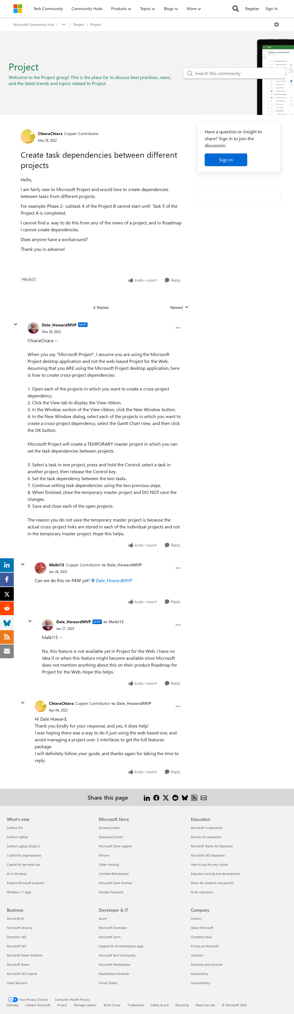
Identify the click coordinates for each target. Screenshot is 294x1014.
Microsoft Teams (18, 964)
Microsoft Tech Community (117, 955)
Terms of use (112, 1005)
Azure (103, 918)
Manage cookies (85, 1005)
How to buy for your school (209, 864)
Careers (196, 918)
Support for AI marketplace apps (121, 946)
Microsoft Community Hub (33, 24)
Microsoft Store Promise (115, 883)
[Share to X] (166, 797)
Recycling (182, 1005)
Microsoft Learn (110, 937)
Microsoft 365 (16, 946)
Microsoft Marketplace (114, 964)
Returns (104, 855)
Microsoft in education (206, 828)
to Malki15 (113, 621)
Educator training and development (215, 873)
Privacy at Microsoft (204, 946)
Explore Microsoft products (25, 883)
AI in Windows (17, 873)
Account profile (109, 828)
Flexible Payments (111, 892)
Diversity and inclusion (207, 964)
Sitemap (12, 1005)
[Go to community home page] (17, 8)
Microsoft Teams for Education (212, 846)
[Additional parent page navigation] (63, 24)
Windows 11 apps (19, 892)
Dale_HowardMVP (59, 325)
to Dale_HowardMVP (122, 564)
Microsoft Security (19, 928)
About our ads (205, 1005)
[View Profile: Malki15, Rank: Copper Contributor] (40, 568)
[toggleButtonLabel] (276, 24)
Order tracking (109, 864)
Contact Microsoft (37, 1005)
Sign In (272, 8)
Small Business (17, 983)
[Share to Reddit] (175, 797)
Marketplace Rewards (114, 973)
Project (79, 24)
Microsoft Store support (115, 846)
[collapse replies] (15, 324)
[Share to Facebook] (156, 797)
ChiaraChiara (50, 133)
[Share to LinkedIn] (147, 797)
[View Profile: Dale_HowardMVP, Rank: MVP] (33, 328)
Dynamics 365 (16, 937)
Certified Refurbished (113, 873)
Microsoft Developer (113, 928)
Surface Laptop (17, 837)
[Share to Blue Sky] (185, 797)
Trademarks (135, 1005)
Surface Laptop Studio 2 (23, 846)
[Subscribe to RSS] (194, 797)
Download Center (111, 837)
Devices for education (206, 837)
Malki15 (56, 564)
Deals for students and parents (212, 883)
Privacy (62, 1005)
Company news (201, 937)
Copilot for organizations (24, 855)
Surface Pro (15, 828)
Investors (197, 955)
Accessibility (199, 973)
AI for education (202, 892)
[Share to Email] (204, 797)
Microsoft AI (15, 918)
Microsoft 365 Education (208, 855)
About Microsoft (202, 928)
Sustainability (200, 983)
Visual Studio (108, 983)
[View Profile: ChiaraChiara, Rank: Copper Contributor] (28, 136)
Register (252, 8)
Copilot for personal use (23, 864)
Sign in (226, 160)
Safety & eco (160, 1005)
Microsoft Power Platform (24, 955)
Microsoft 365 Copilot (22, 973)
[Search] (235, 8)
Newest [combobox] (179, 307)
